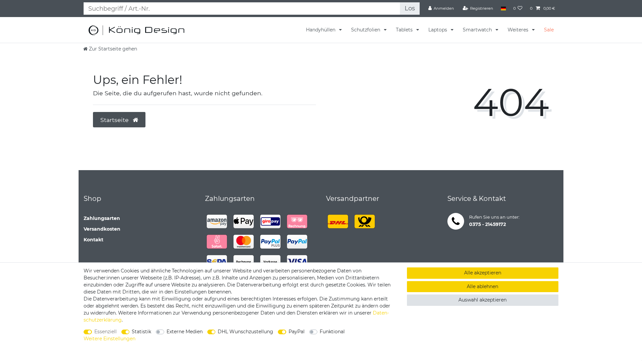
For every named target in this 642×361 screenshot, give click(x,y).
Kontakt (93, 240)
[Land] (503, 8)
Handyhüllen (321, 30)
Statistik (141, 332)
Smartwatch (478, 30)
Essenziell (105, 332)
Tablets (405, 30)
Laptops (438, 30)
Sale (549, 30)
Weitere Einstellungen (109, 339)
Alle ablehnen (482, 286)
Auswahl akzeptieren (482, 300)
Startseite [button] (115, 119)
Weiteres (519, 30)
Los (410, 8)
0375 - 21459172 (487, 224)
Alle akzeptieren (482, 273)
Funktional (332, 332)
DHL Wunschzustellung (245, 332)
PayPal (297, 332)
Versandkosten (102, 229)
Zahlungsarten (102, 218)
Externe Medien (185, 332)
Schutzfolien (366, 30)
